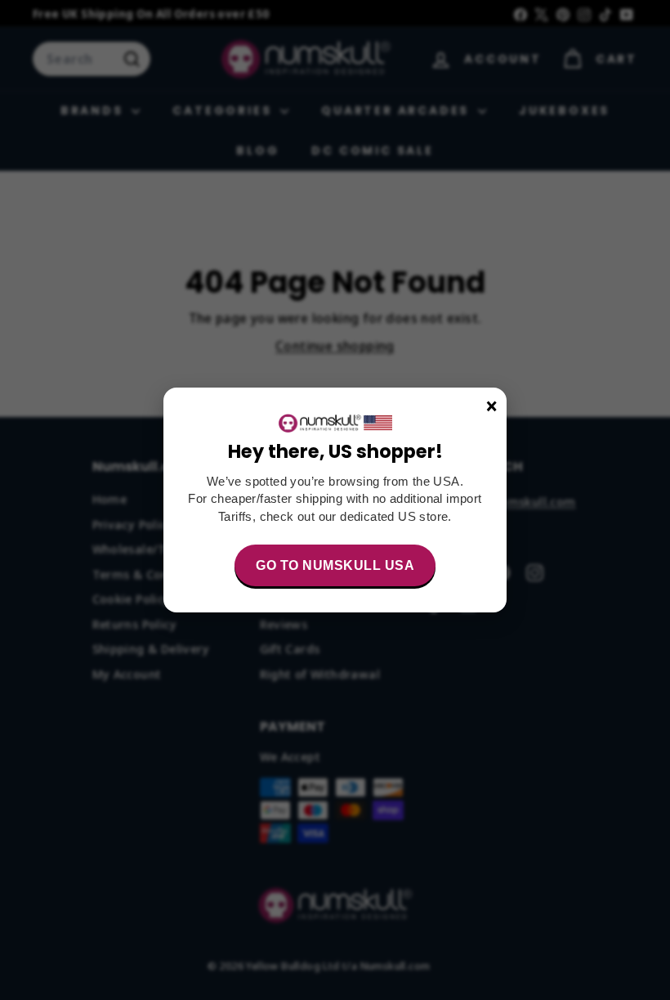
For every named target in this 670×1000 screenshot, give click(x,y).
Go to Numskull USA (335, 565)
